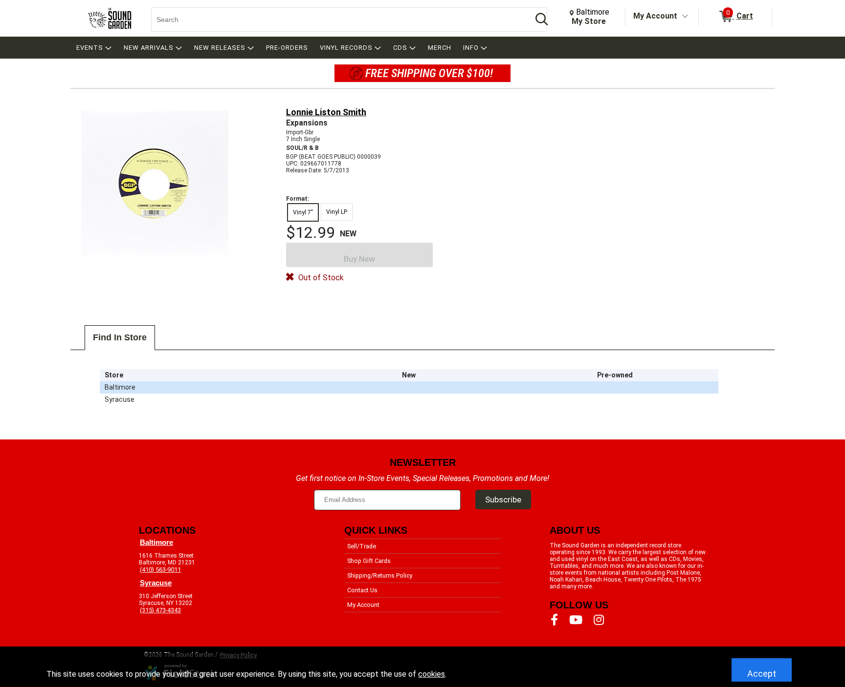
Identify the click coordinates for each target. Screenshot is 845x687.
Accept (761, 673)
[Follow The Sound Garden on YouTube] (575, 620)
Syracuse (156, 583)
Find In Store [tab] (120, 337)
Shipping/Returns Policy (379, 575)
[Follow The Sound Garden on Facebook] (554, 620)
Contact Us (362, 590)
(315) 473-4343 (160, 610)
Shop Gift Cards (369, 560)
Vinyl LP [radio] (336, 211)
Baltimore (156, 542)
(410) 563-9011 (160, 569)
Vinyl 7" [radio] (303, 212)
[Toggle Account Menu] (685, 16)
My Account (655, 16)
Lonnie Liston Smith (326, 112)
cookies (431, 674)
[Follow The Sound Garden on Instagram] (599, 620)
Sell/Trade (361, 546)
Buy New (359, 259)
